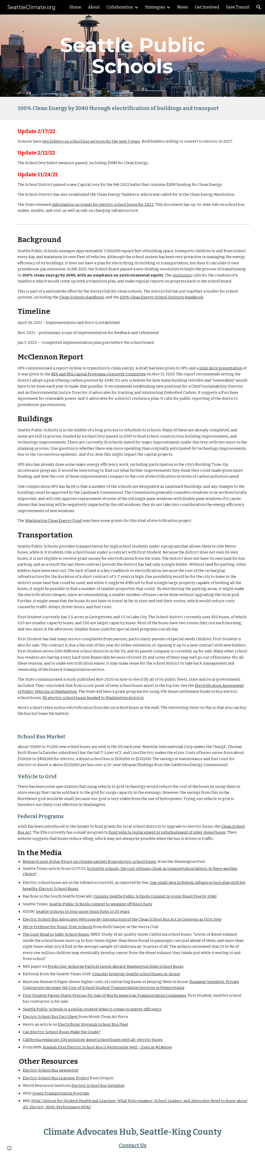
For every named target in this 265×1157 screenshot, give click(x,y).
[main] (133, 55)
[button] (259, 7)
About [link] (94, 7)
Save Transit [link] (237, 7)
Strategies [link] (155, 7)
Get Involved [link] (207, 7)
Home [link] (75, 7)
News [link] (182, 7)
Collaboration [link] (120, 7)
